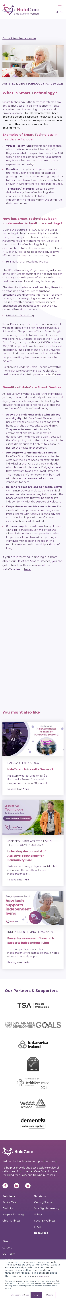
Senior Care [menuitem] (9, 1202)
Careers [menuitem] (7, 1247)
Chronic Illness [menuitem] (11, 1220)
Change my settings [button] (20, 1295)
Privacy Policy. (43, 1276)
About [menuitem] (6, 1241)
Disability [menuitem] (7, 1208)
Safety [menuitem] (38, 1214)
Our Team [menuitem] (8, 1253)
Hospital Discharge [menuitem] (13, 1214)
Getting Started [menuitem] (44, 1202)
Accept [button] (36, 1295)
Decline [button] (49, 1295)
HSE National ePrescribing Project (27, 261)
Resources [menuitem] (41, 1232)
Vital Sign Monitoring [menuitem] (47, 1208)
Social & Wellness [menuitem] (44, 1220)
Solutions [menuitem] (8, 1196)
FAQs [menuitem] (37, 1226)
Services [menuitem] (40, 1196)
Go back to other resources (19, 38)
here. (27, 569)
